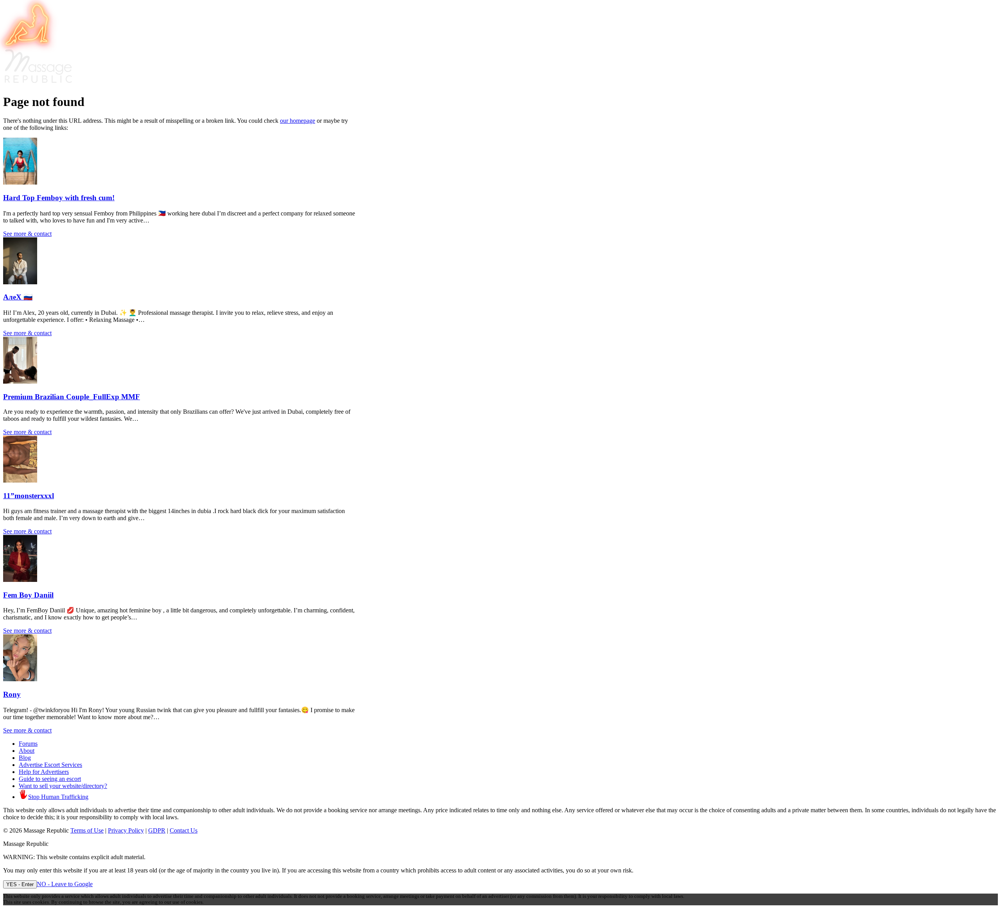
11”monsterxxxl (28, 496)
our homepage (297, 120)
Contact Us (183, 830)
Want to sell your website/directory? (63, 786)
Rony (12, 694)
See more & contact (27, 233)
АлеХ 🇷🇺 (17, 297)
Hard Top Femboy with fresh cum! (59, 198)
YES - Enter (20, 884)
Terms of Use (87, 830)
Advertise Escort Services (50, 764)
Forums (28, 743)
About (26, 750)
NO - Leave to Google (65, 884)
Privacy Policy (126, 830)
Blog (25, 757)
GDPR (156, 830)
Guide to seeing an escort (50, 778)
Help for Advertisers (44, 771)
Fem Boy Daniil (28, 595)
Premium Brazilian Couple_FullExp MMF (71, 397)
